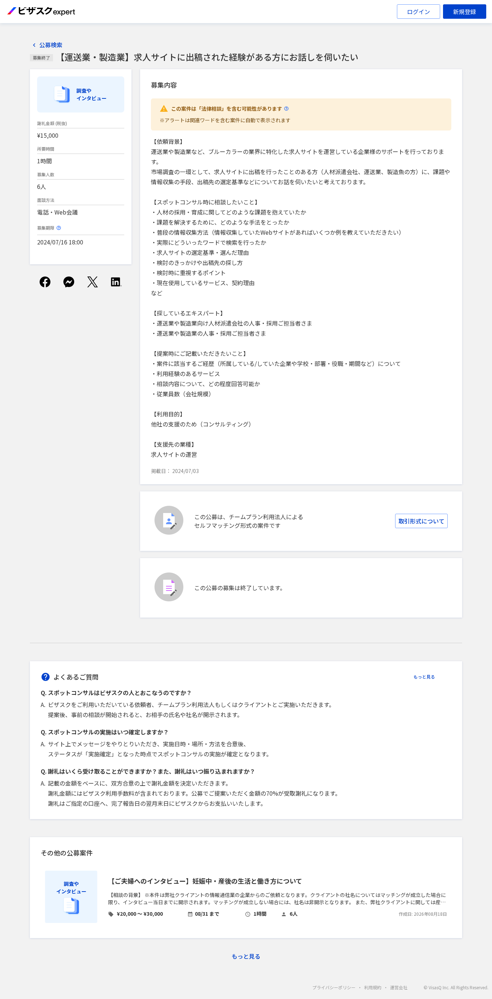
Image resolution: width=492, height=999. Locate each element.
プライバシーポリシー (333, 987)
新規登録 (464, 11)
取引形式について (421, 521)
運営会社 (398, 987)
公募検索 (50, 45)
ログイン (418, 11)
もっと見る (424, 676)
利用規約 (372, 987)
